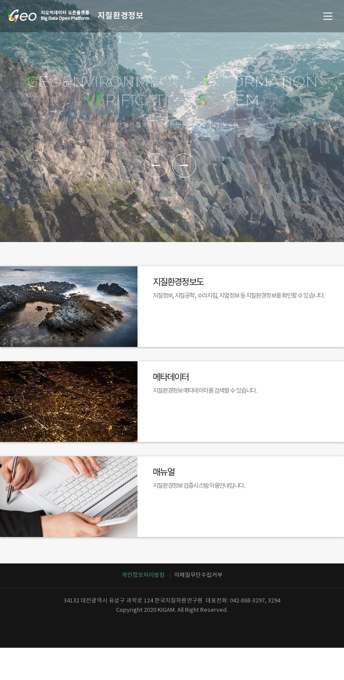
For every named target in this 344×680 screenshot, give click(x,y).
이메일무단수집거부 (198, 575)
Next (184, 165)
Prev (156, 165)
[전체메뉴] (328, 16)
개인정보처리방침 (143, 575)
